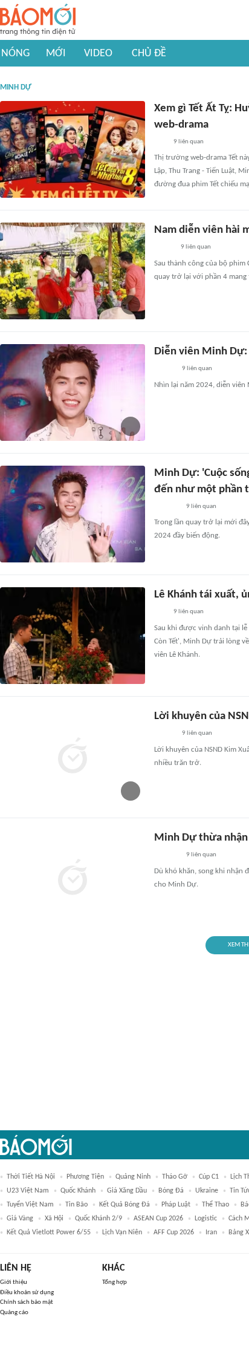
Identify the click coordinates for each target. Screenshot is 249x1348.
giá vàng (20, 1218)
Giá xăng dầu (127, 1190)
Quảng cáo (14, 1312)
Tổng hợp (114, 1282)
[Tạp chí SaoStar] (166, 506)
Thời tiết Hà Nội (31, 1176)
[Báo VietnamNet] (164, 369)
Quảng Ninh (132, 1176)
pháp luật (175, 1204)
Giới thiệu (13, 1282)
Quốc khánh (77, 1190)
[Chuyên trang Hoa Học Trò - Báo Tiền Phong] (160, 142)
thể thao (215, 1204)
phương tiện (85, 1176)
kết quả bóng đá (124, 1204)
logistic (206, 1218)
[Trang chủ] (38, 20)
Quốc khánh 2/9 (98, 1218)
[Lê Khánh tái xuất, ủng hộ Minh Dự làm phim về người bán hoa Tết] (72, 635)
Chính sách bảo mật (26, 1302)
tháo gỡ (174, 1176)
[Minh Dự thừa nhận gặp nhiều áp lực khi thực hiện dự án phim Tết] (72, 878)
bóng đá (171, 1190)
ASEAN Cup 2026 (158, 1218)
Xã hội (54, 1218)
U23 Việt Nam (28, 1190)
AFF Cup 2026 (174, 1232)
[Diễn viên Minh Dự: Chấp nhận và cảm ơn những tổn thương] (72, 392)
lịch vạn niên (122, 1232)
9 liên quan (188, 141)
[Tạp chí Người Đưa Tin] (163, 248)
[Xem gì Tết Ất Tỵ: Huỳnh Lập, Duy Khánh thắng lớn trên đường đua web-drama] (72, 149)
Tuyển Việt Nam (30, 1204)
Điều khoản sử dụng (27, 1292)
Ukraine (206, 1190)
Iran (211, 1232)
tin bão (76, 1204)
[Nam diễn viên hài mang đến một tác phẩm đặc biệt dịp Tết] (72, 271)
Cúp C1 (209, 1176)
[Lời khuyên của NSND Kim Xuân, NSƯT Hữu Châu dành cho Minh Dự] (72, 757)
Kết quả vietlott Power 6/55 (49, 1232)
